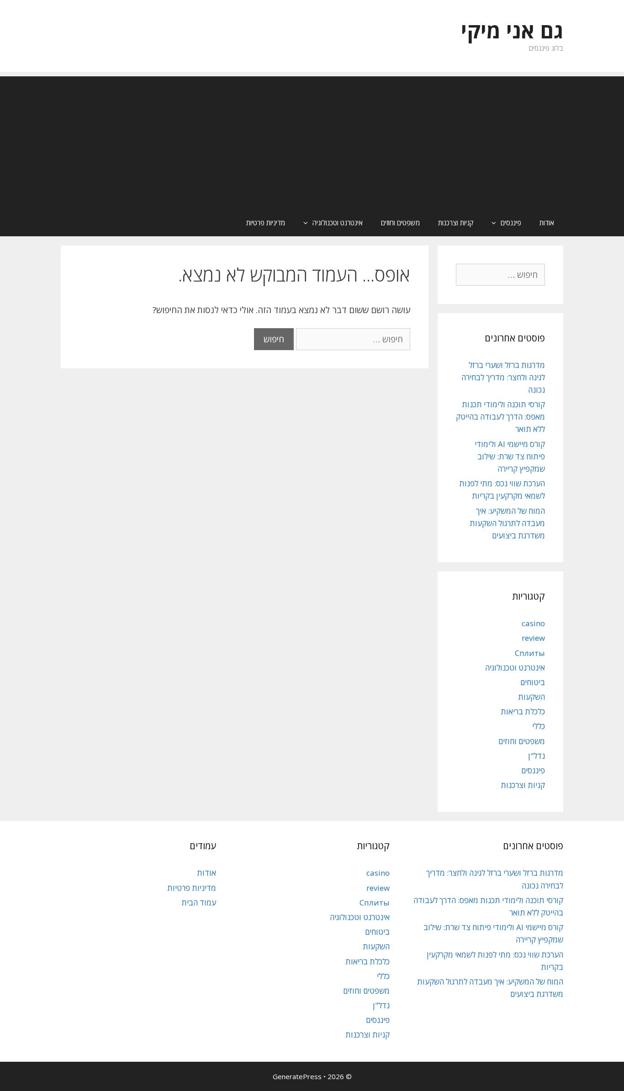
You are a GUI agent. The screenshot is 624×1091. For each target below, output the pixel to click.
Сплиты (530, 653)
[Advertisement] (312, 140)
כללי (538, 726)
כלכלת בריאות (523, 711)
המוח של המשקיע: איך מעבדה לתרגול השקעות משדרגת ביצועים (507, 523)
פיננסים (511, 222)
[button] (491, 222)
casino (533, 623)
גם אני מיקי (512, 30)
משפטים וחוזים (400, 222)
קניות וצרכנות (455, 222)
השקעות (531, 697)
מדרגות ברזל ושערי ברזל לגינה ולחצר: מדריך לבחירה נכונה (503, 377)
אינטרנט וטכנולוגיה (337, 222)
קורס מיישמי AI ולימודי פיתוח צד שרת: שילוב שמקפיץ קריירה (510, 456)
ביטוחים (532, 682)
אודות (546, 222)
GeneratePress (297, 1076)
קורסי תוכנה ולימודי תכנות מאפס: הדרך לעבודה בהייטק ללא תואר (500, 416)
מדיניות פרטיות (265, 222)
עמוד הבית (198, 902)
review (533, 638)
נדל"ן (536, 755)
